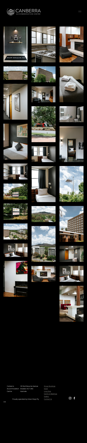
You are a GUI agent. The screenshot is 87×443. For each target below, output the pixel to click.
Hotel (46, 389)
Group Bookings (49, 386)
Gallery (46, 397)
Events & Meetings (50, 394)
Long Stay (47, 391)
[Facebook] (74, 398)
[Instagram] (70, 398)
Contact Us (48, 399)
